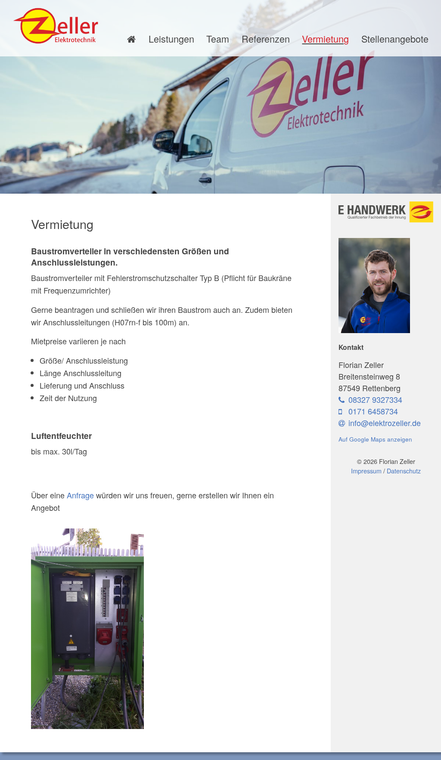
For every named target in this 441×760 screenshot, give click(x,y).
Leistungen (171, 38)
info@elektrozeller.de (384, 422)
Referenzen (266, 38)
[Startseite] (131, 39)
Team (217, 38)
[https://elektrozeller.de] (55, 26)
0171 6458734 (372, 411)
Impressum (366, 470)
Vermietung (325, 38)
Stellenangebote (395, 38)
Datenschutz (404, 470)
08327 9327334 (374, 399)
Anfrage (80, 494)
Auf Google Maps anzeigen (375, 439)
